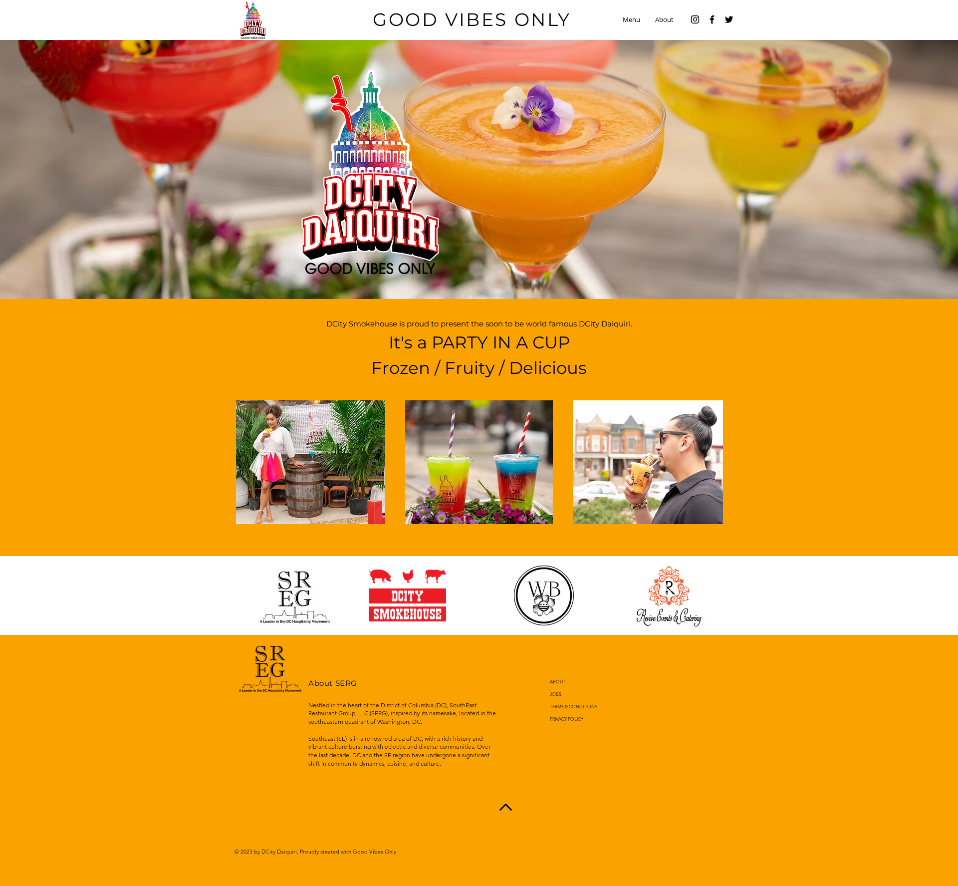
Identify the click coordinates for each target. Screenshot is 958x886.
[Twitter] (728, 19)
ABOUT (557, 681)
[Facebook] (712, 19)
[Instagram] (695, 19)
